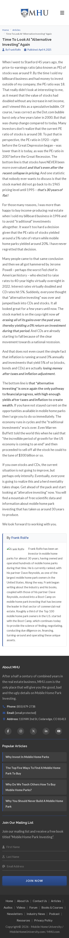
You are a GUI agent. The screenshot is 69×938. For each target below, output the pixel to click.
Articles (16, 29)
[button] (62, 12)
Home (5, 29)
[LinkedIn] (46, 731)
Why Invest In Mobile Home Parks (27, 757)
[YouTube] (58, 731)
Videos (20, 907)
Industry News (36, 913)
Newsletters (15, 913)
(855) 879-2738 (26, 706)
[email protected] (25, 712)
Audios (8, 907)
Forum (33, 907)
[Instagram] (20, 731)
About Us (23, 901)
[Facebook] (8, 731)
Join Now (34, 880)
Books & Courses (52, 907)
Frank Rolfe (20, 538)
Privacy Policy (43, 920)
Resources (23, 920)
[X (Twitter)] (33, 731)
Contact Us (40, 901)
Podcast (54, 913)
